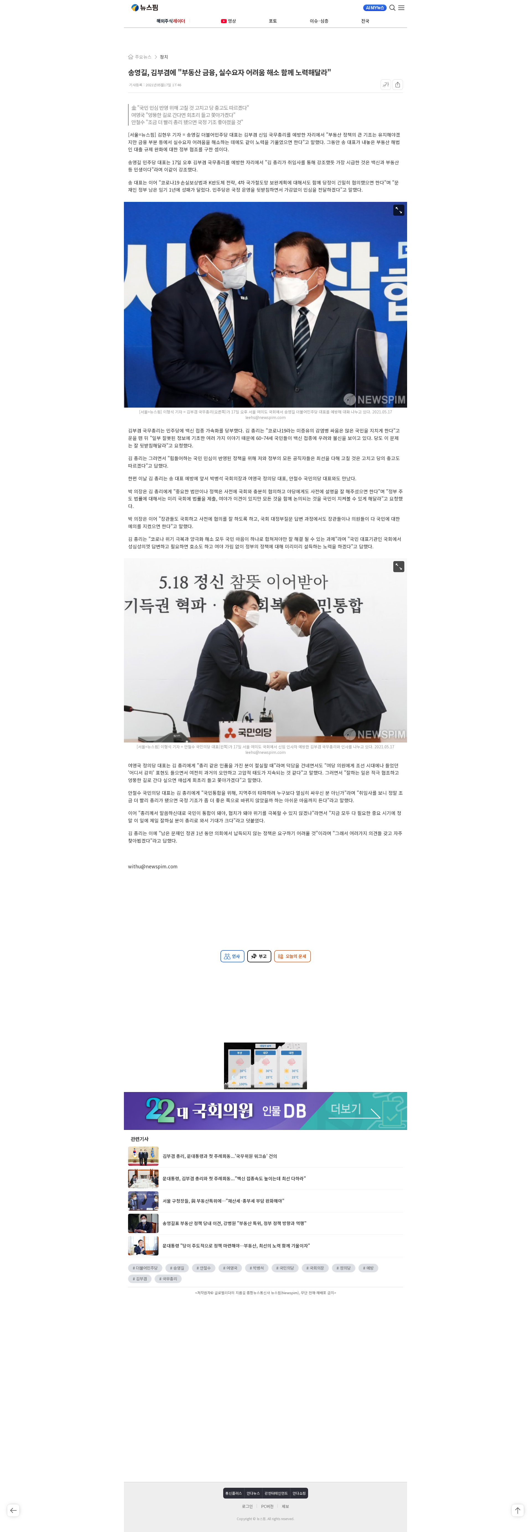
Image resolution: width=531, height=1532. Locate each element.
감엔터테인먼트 (276, 1493)
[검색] (392, 8)
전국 (365, 20)
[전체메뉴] (402, 8)
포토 (273, 20)
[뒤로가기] (13, 1510)
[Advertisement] (265, 1343)
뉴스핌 (145, 7)
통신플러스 (233, 1493)
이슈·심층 (319, 20)
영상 (232, 20)
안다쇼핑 (299, 1493)
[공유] (397, 84)
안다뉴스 (253, 1493)
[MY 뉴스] (375, 8)
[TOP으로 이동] (517, 1510)
